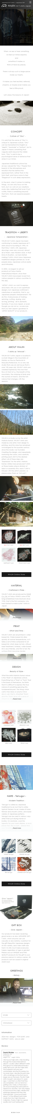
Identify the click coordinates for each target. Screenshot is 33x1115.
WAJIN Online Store (16, 574)
